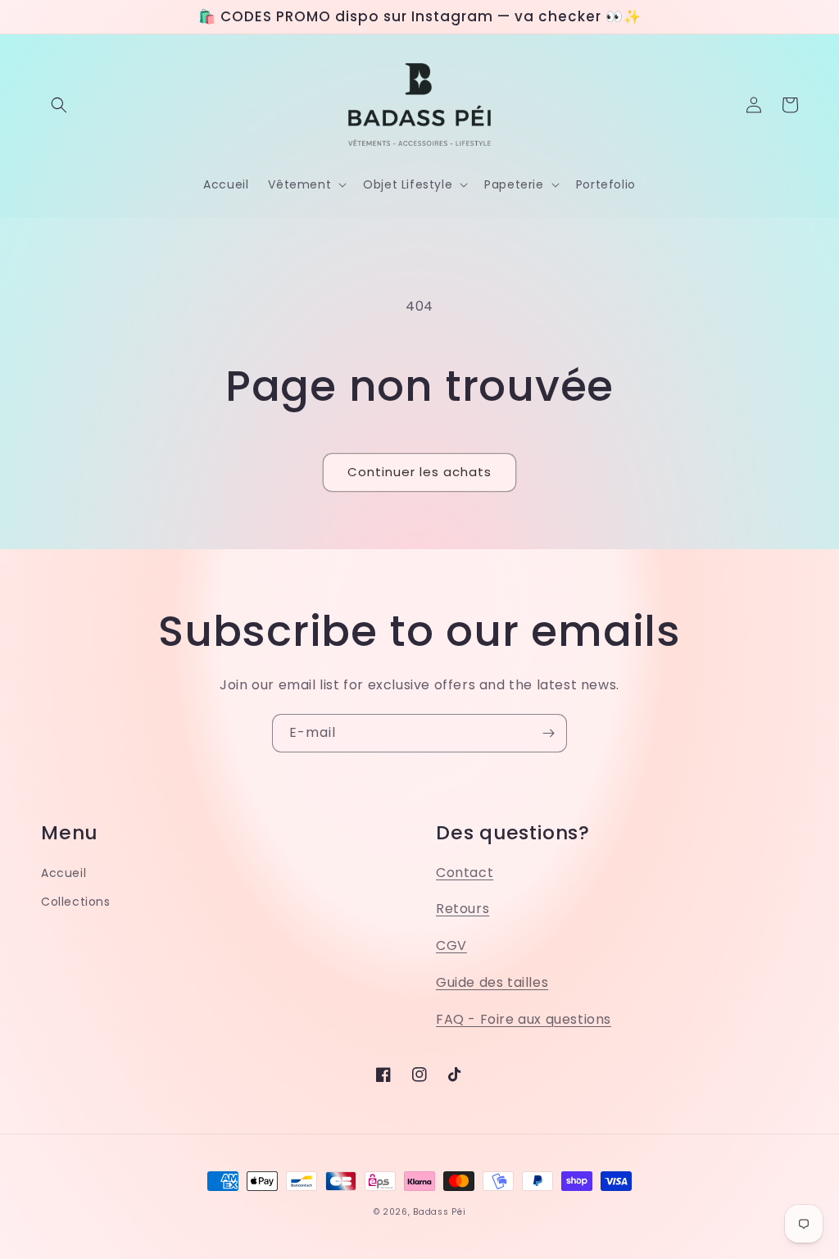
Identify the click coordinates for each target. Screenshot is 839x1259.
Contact (464, 872)
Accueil (63, 873)
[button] (59, 105)
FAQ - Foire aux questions (523, 1019)
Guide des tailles (492, 982)
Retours (462, 908)
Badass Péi (439, 1212)
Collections (76, 901)
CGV (451, 945)
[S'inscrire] (548, 733)
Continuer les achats (419, 471)
